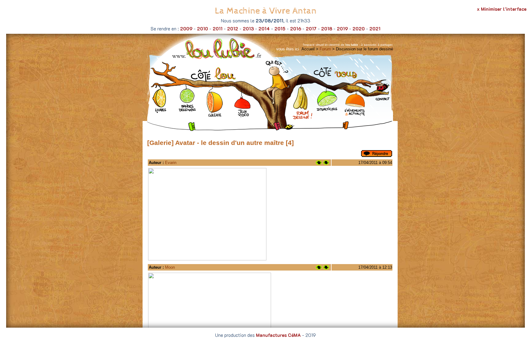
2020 (358, 28)
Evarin (170, 162)
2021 (374, 28)
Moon (170, 267)
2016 (295, 28)
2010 (202, 28)
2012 (232, 28)
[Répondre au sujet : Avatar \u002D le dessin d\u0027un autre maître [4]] (376, 155)
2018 (326, 28)
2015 (279, 28)
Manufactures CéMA (278, 335)
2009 (186, 28)
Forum (325, 49)
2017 (311, 28)
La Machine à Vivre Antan (266, 11)
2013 (248, 28)
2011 (217, 28)
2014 (264, 28)
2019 (342, 28)
